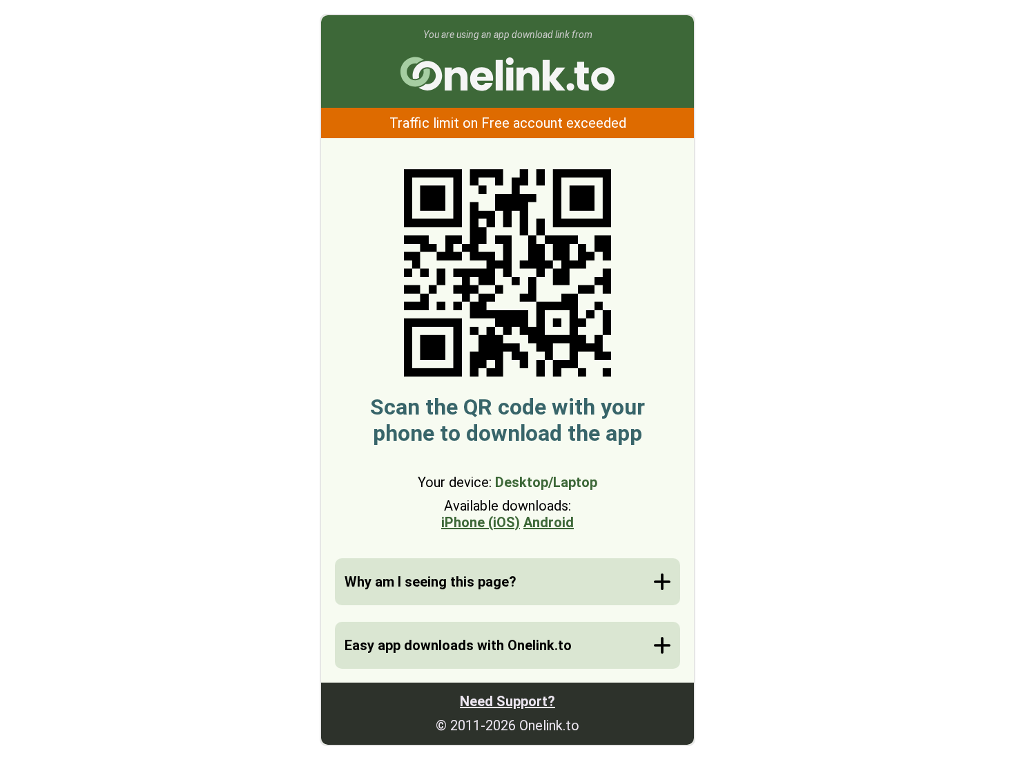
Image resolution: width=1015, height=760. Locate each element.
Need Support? (507, 701)
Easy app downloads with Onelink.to (458, 645)
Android (548, 522)
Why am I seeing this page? (430, 581)
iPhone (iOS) (480, 522)
